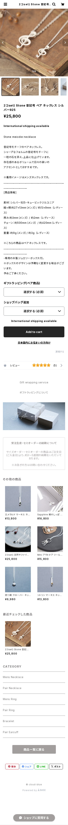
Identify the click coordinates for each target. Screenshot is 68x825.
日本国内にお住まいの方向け (34, 342)
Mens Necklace (13, 677)
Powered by (30, 790)
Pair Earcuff (10, 732)
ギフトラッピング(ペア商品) (22, 283)
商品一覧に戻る (34, 749)
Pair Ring (9, 710)
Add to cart (34, 332)
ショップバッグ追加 (16, 302)
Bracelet (8, 721)
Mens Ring (10, 699)
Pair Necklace (12, 688)
